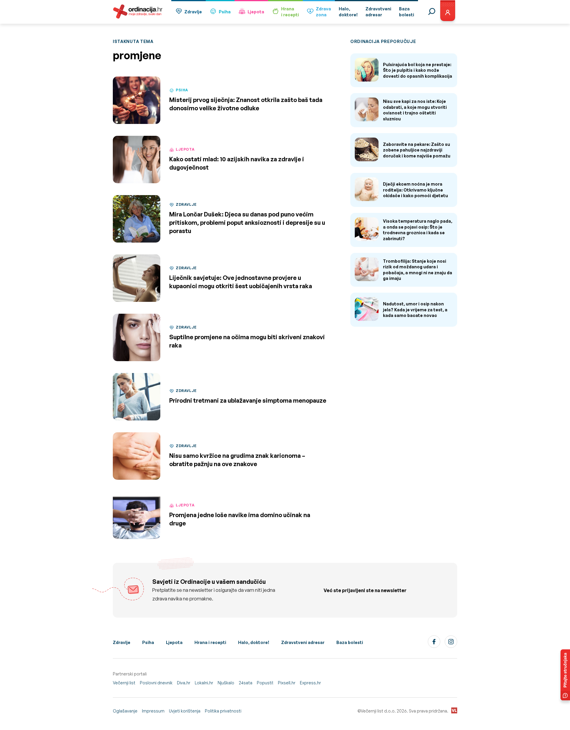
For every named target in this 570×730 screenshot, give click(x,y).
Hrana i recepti (210, 642)
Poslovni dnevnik (156, 682)
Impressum (153, 710)
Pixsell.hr (286, 682)
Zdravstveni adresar (302, 642)
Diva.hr (183, 682)
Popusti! (265, 682)
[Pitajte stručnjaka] (565, 674)
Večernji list (124, 682)
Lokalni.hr (204, 682)
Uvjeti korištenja (184, 710)
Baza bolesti (349, 642)
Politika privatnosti (223, 710)
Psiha (225, 11)
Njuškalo (226, 682)
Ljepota (256, 11)
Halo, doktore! (253, 642)
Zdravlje (193, 11)
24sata (245, 682)
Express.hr (310, 682)
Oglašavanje (125, 710)
